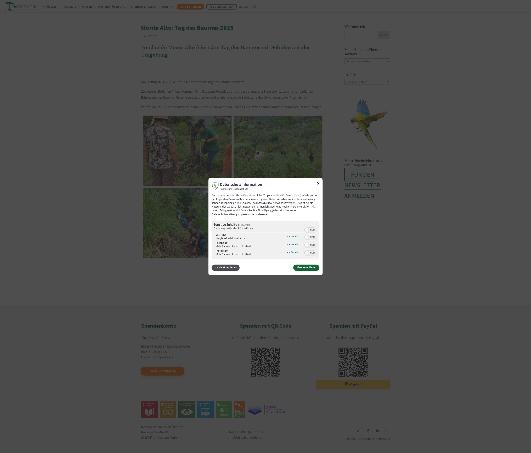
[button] (307, 230)
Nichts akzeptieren (225, 267)
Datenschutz (241, 189)
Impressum (226, 189)
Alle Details (292, 236)
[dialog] (265, 226)
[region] (265, 240)
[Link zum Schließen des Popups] (318, 184)
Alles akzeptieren (306, 267)
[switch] (310, 229)
